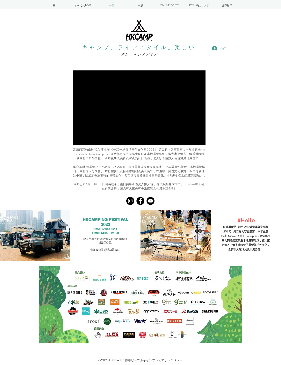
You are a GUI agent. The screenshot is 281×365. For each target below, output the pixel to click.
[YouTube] (150, 201)
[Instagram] (130, 201)
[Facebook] (140, 201)
